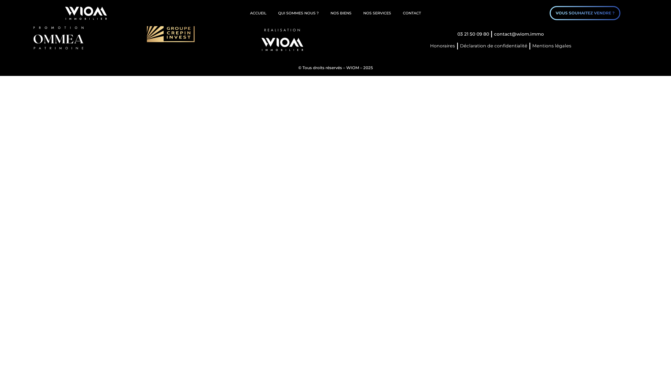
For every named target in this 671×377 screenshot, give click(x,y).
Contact (412, 13)
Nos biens (341, 13)
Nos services (377, 13)
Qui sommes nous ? (298, 13)
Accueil (258, 13)
